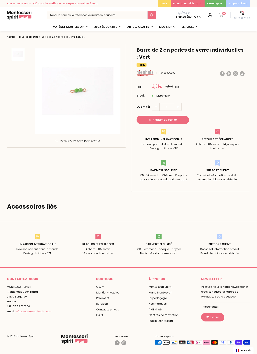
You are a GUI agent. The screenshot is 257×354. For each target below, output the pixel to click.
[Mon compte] (210, 15)
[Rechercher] (152, 15)
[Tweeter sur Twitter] (235, 73)
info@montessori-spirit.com (34, 311)
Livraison (102, 304)
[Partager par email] (242, 73)
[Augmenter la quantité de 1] (177, 107)
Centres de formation (164, 315)
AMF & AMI (156, 309)
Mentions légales (107, 293)
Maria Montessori (160, 293)
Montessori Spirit (160, 287)
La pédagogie (158, 298)
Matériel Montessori (68, 27)
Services (187, 27)
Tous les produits (28, 36)
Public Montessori (161, 321)
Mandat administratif (187, 3)
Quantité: (143, 107)
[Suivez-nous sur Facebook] (117, 342)
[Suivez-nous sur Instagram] (123, 342)
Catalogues (215, 3)
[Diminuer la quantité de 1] (155, 107)
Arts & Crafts (138, 27)
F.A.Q (99, 315)
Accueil (11, 36)
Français (246, 350)
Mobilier (165, 27)
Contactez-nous (107, 309)
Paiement (102, 298)
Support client (237, 3)
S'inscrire (212, 317)
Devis (163, 3)
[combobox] (243, 350)
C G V (100, 287)
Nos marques (158, 304)
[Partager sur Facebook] (222, 73)
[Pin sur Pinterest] (228, 73)
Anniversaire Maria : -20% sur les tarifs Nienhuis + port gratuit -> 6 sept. (52, 3)
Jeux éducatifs (105, 27)
